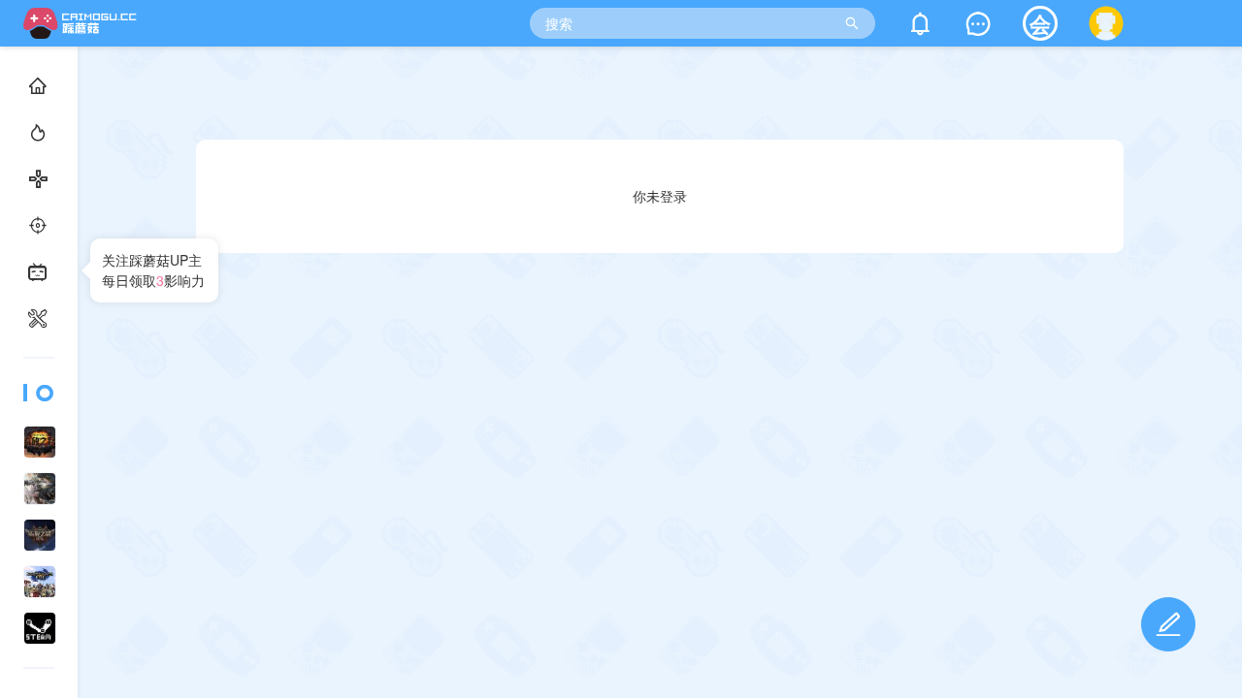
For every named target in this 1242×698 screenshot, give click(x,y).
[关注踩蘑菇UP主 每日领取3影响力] (39, 361)
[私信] (978, 27)
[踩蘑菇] (84, 32)
